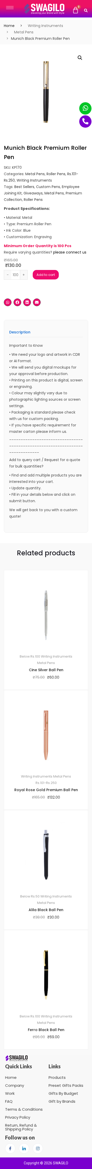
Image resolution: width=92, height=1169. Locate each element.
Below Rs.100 (30, 656)
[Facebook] (10, 1148)
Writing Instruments (45, 25)
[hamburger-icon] (10, 7)
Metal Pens (23, 32)
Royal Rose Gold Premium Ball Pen (46, 789)
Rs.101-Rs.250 (46, 783)
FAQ (9, 1101)
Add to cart (46, 274)
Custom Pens (48, 186)
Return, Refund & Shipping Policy (21, 1127)
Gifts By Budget (63, 1093)
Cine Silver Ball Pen (46, 669)
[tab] (19, 333)
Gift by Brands (62, 1101)
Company (14, 1085)
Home (9, 25)
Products (57, 1077)
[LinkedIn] (24, 1148)
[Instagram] (38, 1148)
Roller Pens (56, 173)
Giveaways (33, 193)
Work (10, 1093)
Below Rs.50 (30, 896)
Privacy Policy (17, 1117)
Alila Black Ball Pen (46, 909)
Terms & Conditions (24, 1109)
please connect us (69, 252)
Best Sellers (24, 186)
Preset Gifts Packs (66, 1085)
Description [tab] (19, 332)
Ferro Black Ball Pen (46, 1029)
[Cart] (75, 10)
